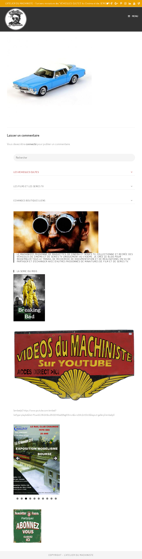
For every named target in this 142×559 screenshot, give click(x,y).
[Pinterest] (121, 3)
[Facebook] (112, 3)
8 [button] (47, 499)
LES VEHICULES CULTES (26, 172)
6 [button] (39, 499)
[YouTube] (134, 3)
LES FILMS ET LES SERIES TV (28, 186)
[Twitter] (107, 3)
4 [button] (30, 499)
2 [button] (22, 499)
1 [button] (17, 499)
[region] (36, 459)
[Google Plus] (116, 3)
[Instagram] (125, 3)
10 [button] (56, 499)
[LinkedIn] (130, 3)
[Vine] (138, 3)
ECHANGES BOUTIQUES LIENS (29, 200)
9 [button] (51, 499)
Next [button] (55, 458)
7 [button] (43, 499)
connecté (31, 144)
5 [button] (34, 499)
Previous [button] (18, 458)
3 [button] (26, 499)
